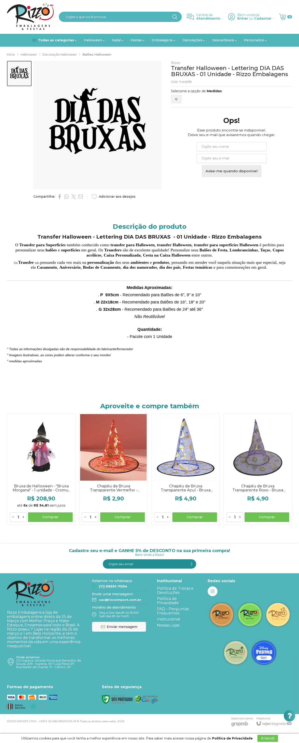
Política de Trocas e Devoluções (175, 590)
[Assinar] (191, 564)
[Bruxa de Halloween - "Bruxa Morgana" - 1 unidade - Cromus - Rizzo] (41, 469)
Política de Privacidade (168, 600)
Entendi (267, 738)
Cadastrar (262, 18)
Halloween (29, 54)
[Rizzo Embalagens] (30, 17)
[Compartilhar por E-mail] (80, 196)
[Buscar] (174, 17)
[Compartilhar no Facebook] (59, 196)
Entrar (242, 18)
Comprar (50, 517)
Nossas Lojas (168, 625)
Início (11, 54)
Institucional (168, 619)
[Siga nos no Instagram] (212, 591)
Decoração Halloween (60, 54)
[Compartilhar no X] (73, 196)
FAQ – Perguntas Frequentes (173, 611)
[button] (19, 73)
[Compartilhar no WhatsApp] (66, 196)
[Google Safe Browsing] (146, 699)
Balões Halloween (96, 54)
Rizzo (175, 62)
